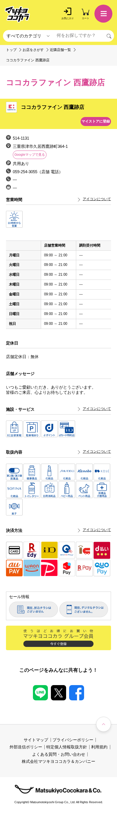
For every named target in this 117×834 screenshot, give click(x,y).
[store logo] (17, 14)
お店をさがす (33, 50)
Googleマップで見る (29, 155)
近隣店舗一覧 (60, 50)
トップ (11, 50)
